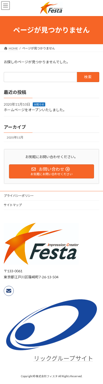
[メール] (9, 291)
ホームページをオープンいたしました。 (35, 110)
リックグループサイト (63, 358)
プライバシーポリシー (19, 196)
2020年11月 (15, 137)
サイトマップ (13, 205)
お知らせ (39, 104)
